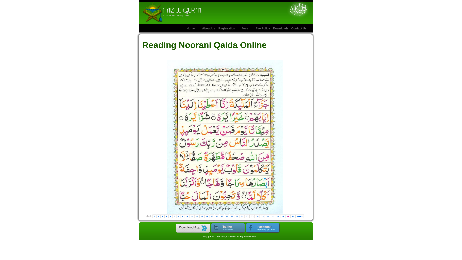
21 (242, 216)
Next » (299, 216)
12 (197, 216)
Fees (244, 28)
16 (217, 216)
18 (227, 216)
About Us (208, 28)
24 (257, 216)
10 (187, 216)
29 (283, 216)
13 (202, 216)
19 (232, 216)
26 (267, 216)
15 (212, 216)
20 (237, 216)
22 (247, 216)
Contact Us (299, 28)
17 (222, 216)
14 (207, 216)
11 (192, 216)
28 (277, 216)
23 (252, 216)
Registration (226, 28)
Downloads (281, 28)
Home (191, 28)
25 (262, 216)
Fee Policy (263, 28)
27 (272, 216)
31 (293, 216)
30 (288, 216)
